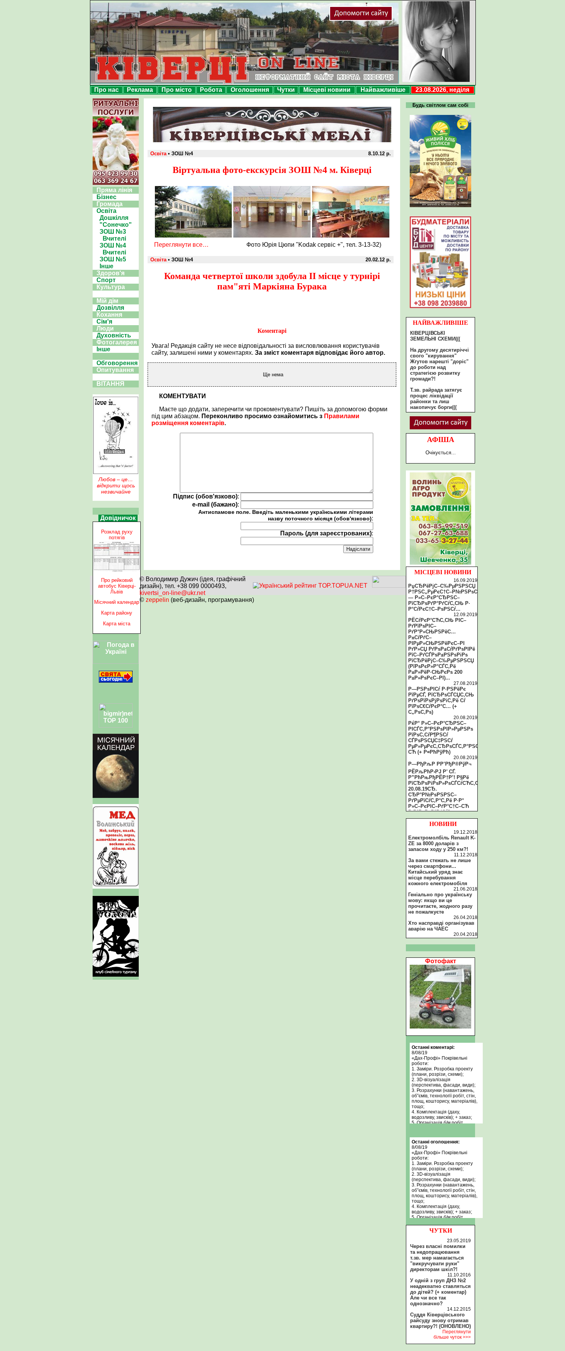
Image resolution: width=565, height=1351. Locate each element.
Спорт (106, 280)
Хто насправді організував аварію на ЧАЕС (441, 926)
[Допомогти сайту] (385, 19)
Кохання (109, 314)
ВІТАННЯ (110, 384)
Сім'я (104, 321)
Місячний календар (116, 602)
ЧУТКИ (440, 1230)
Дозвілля (110, 307)
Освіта (106, 211)
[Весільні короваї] (440, 565)
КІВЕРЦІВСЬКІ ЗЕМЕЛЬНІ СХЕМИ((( (435, 336)
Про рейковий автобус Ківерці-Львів (117, 586)
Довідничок (118, 518)
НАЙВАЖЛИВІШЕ (440, 322)
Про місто (176, 89)
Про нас (106, 89)
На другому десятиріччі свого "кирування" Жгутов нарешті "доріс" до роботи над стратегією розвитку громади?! (439, 364)
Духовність (113, 335)
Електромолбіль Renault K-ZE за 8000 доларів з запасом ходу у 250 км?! (441, 843)
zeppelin (157, 600)
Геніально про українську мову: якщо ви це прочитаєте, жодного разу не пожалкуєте (440, 903)
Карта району (116, 613)
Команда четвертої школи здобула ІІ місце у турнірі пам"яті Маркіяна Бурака (272, 281)
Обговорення (117, 363)
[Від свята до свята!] (116, 680)
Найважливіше (383, 89)
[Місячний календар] (116, 796)
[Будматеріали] (440, 308)
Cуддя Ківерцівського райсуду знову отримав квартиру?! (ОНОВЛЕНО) (440, 1320)
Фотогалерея (116, 342)
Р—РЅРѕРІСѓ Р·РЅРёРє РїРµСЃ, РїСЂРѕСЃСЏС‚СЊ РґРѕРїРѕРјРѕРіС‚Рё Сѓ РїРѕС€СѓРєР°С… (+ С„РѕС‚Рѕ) (441, 700)
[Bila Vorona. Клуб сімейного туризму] (116, 977)
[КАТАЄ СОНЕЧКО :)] (440, 1026)
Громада (109, 204)
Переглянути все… (181, 244)
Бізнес (106, 197)
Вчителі (114, 238)
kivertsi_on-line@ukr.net (172, 593)
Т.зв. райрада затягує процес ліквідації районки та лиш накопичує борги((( (436, 398)
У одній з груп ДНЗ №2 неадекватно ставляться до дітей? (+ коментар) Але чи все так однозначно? (440, 1292)
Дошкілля (114, 217)
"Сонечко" (116, 224)
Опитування (115, 370)
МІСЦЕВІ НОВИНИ (442, 572)
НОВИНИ (443, 824)
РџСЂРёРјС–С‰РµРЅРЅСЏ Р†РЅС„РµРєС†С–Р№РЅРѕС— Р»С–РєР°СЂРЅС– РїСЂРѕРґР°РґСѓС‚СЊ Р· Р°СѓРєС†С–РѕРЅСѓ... (442, 597)
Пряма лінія (114, 190)
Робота (211, 89)
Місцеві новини (327, 89)
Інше (106, 266)
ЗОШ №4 (113, 245)
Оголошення (250, 89)
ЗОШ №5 (113, 259)
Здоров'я (110, 273)
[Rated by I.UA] (389, 585)
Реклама (140, 89)
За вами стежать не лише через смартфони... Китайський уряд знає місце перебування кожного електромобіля (439, 871)
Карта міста (116, 623)
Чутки (286, 89)
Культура (110, 287)
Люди (105, 328)
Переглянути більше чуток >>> (452, 1334)
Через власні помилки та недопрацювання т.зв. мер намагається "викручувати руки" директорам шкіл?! (437, 1257)
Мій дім (107, 300)
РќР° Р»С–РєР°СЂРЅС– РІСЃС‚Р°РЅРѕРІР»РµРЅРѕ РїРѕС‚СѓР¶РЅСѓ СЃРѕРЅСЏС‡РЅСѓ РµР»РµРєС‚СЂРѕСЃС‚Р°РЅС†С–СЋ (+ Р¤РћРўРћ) (448, 737)
